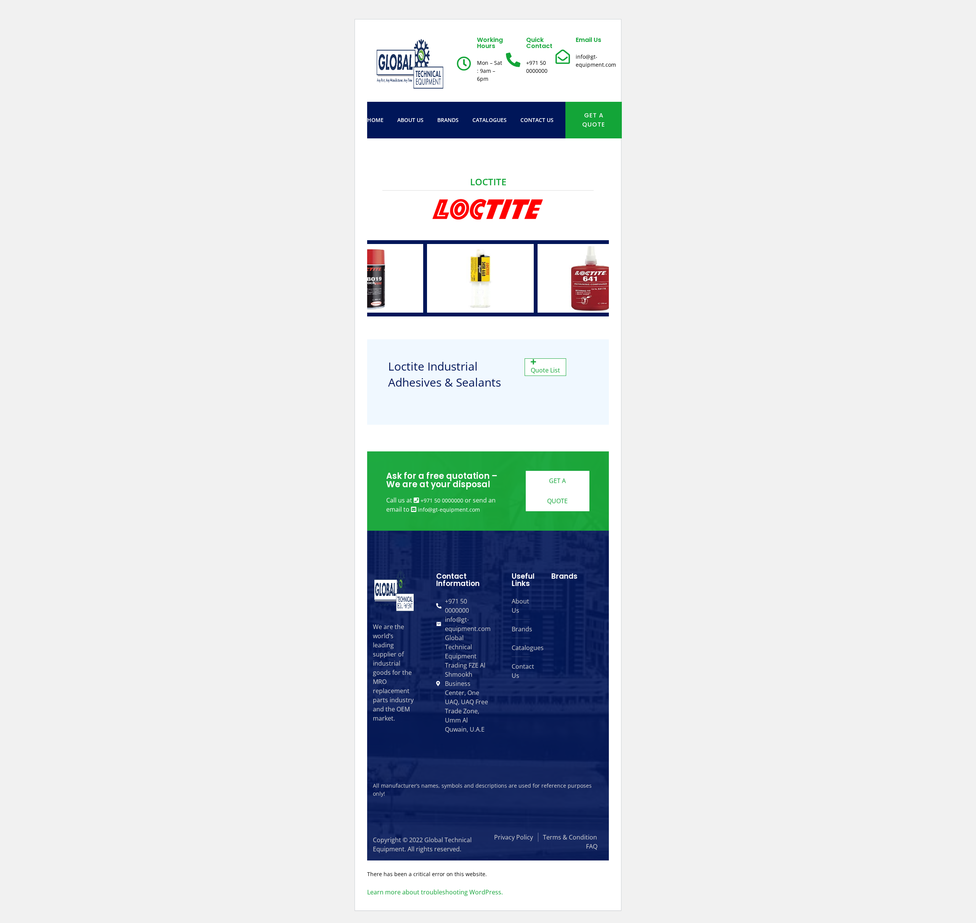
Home (375, 120)
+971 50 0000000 (442, 500)
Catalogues (489, 120)
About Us (410, 120)
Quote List (545, 370)
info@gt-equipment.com (449, 509)
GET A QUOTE (593, 120)
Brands (448, 120)
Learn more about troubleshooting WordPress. (435, 892)
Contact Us (537, 120)
